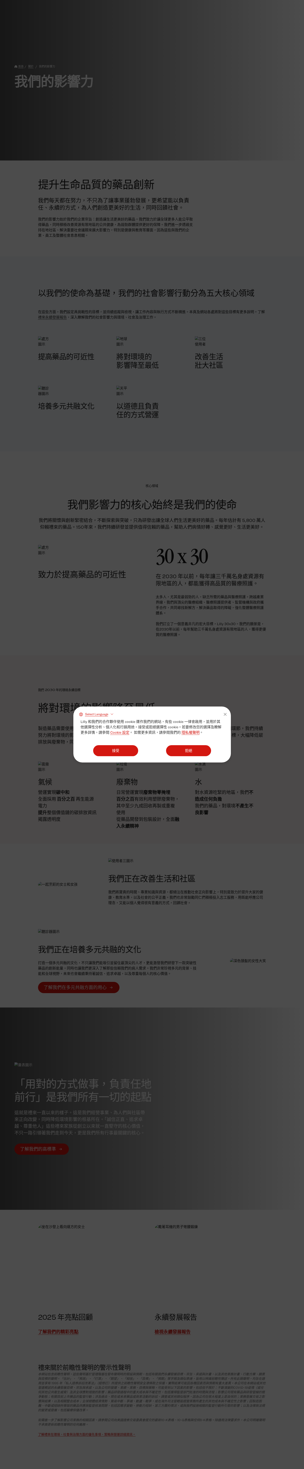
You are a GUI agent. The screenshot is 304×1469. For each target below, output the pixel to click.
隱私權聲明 (191, 732)
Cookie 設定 (119, 732)
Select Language (96, 714)
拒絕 (188, 751)
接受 (115, 751)
